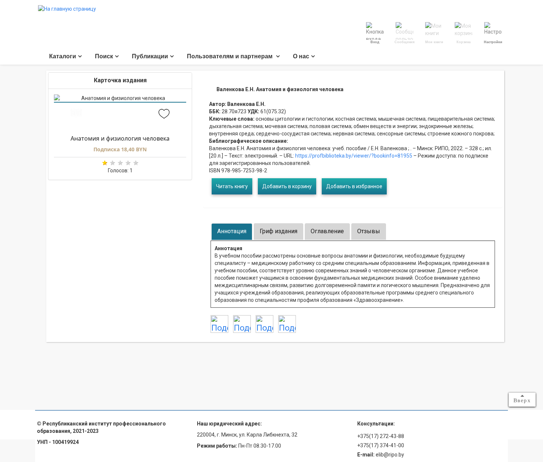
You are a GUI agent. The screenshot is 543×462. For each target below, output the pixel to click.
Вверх (522, 400)
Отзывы (368, 231)
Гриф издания (278, 231)
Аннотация (231, 231)
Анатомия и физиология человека (120, 138)
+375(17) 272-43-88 (380, 436)
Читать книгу (232, 186)
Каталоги (62, 56)
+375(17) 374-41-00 (380, 445)
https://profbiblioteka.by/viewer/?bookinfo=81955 (353, 156)
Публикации (150, 56)
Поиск (104, 56)
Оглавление (327, 231)
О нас (301, 56)
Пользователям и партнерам (230, 56)
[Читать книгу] (76, 114)
